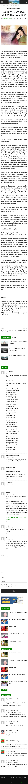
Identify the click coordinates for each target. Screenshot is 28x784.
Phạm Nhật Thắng (18, 782)
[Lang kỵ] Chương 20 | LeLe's (12, 455)
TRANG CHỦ (3, 777)
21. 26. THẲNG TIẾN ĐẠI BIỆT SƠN (17, 356)
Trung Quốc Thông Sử (14, 5)
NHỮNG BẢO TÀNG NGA (13, 762)
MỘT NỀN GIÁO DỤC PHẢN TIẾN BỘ (17, 619)
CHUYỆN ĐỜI (18, 777)
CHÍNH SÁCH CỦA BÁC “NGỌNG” (16, 634)
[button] (26, 2)
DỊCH (8, 777)
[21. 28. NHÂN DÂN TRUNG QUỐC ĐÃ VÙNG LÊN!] (4, 343)
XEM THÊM (14, 337)
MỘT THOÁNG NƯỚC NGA (13, 733)
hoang (6, 556)
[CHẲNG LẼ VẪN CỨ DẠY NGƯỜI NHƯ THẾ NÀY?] (4, 683)
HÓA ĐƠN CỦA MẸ (11, 723)
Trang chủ (3, 5)
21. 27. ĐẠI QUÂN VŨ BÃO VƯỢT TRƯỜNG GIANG (17, 753)
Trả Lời (7, 451)
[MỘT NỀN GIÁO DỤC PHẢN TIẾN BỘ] (4, 621)
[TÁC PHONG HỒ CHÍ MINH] (4, 643)
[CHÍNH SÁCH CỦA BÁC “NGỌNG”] (4, 635)
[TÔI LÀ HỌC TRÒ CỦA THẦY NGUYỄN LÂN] (4, 614)
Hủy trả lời (11, 555)
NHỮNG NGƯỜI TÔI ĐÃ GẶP (10, 779)
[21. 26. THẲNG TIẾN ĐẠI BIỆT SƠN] (4, 357)
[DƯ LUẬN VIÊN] (4, 628)
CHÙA (9, 701)
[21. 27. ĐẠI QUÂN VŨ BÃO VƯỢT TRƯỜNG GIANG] (4, 350)
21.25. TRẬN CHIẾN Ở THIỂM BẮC (14, 712)
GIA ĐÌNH (24, 777)
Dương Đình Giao (7, 18)
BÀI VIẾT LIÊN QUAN (6, 337)
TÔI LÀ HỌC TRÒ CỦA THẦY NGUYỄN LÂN (18, 612)
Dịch (7, 5)
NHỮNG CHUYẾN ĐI (19, 779)
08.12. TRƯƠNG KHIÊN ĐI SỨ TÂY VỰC (21, 331)
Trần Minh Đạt (9, 482)
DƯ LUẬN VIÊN (12, 626)
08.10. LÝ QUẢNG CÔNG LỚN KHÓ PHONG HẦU (7, 331)
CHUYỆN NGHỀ (12, 777)
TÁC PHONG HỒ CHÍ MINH (15, 641)
